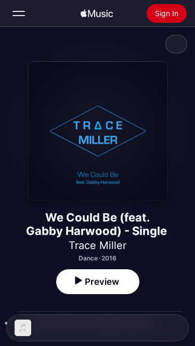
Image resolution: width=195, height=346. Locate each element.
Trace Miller (97, 245)
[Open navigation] (18, 13)
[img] (97, 13)
